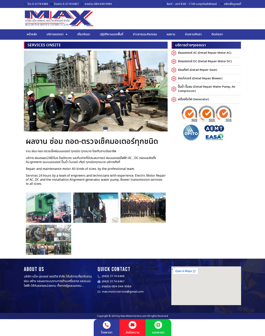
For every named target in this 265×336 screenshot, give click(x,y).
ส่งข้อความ (132, 332)
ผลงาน (171, 34)
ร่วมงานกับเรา (193, 34)
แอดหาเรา (158, 332)
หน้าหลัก (32, 34)
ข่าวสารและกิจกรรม (145, 34)
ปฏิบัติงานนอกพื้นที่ (111, 34)
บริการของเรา (55, 34)
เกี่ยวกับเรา (83, 34)
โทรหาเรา (106, 332)
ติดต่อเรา (217, 34)
